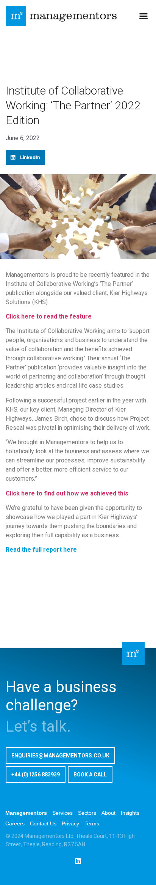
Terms (91, 823)
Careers (15, 823)
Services (62, 813)
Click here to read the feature (49, 316)
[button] (143, 16)
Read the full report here (41, 549)
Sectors (87, 813)
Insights (130, 813)
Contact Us (43, 823)
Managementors (26, 813)
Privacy (70, 823)
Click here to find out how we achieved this (67, 493)
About (108, 813)
